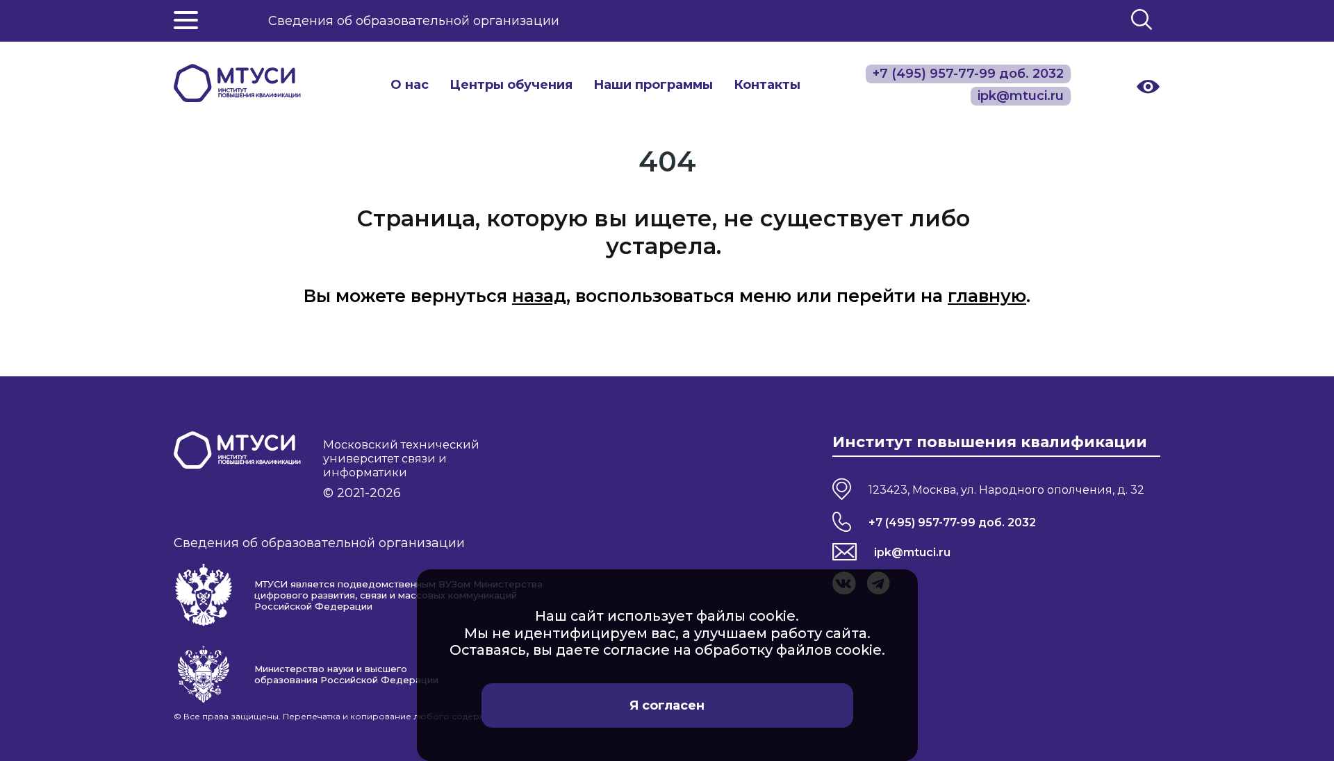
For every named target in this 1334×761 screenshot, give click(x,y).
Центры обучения (511, 84)
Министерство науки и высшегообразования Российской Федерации (346, 674)
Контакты (767, 84)
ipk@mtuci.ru (912, 552)
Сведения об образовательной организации (413, 20)
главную (987, 295)
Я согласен (667, 705)
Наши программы (653, 84)
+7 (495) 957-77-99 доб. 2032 (952, 522)
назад (539, 295)
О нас (409, 84)
